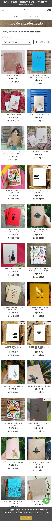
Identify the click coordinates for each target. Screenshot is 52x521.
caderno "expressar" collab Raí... (13, 309)
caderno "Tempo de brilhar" (38, 309)
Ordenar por (7, 37)
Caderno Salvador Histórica (13, 502)
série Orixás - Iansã (13, 114)
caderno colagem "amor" (13, 424)
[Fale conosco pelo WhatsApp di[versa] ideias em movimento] (46, 501)
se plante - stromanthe (39, 386)
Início (4, 31)
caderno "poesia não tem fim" (39, 348)
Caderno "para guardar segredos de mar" (38, 76)
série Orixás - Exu (13, 269)
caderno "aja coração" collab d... (13, 231)
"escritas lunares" (38, 501)
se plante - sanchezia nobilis (39, 463)
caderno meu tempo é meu (38, 424)
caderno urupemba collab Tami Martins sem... (38, 270)
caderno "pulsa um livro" (13, 348)
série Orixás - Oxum (39, 152)
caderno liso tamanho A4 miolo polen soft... (13, 153)
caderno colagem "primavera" (13, 192)
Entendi (26, 518)
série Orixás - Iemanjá (39, 114)
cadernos (13, 31)
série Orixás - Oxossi (13, 462)
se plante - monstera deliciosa (39, 231)
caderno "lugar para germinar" (38, 192)
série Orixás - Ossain (13, 386)
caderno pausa (13, 75)
